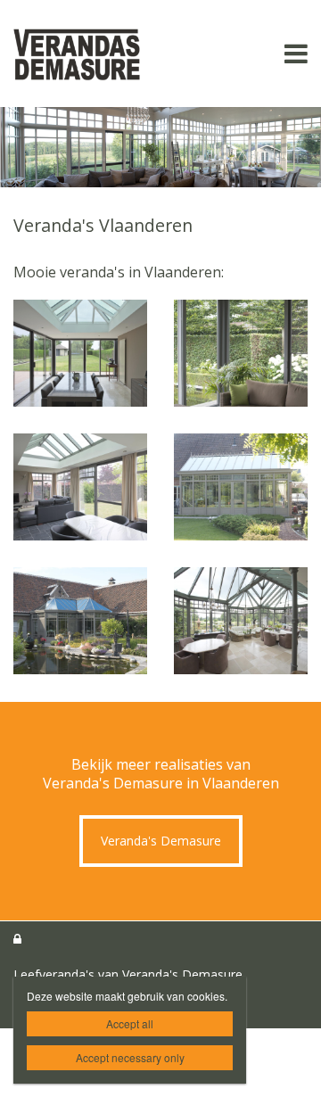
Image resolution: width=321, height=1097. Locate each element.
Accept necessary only (130, 1057)
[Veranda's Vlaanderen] (80, 353)
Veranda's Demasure (161, 840)
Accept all (129, 1023)
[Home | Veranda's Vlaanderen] (103, 53)
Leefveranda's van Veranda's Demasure (128, 974)
